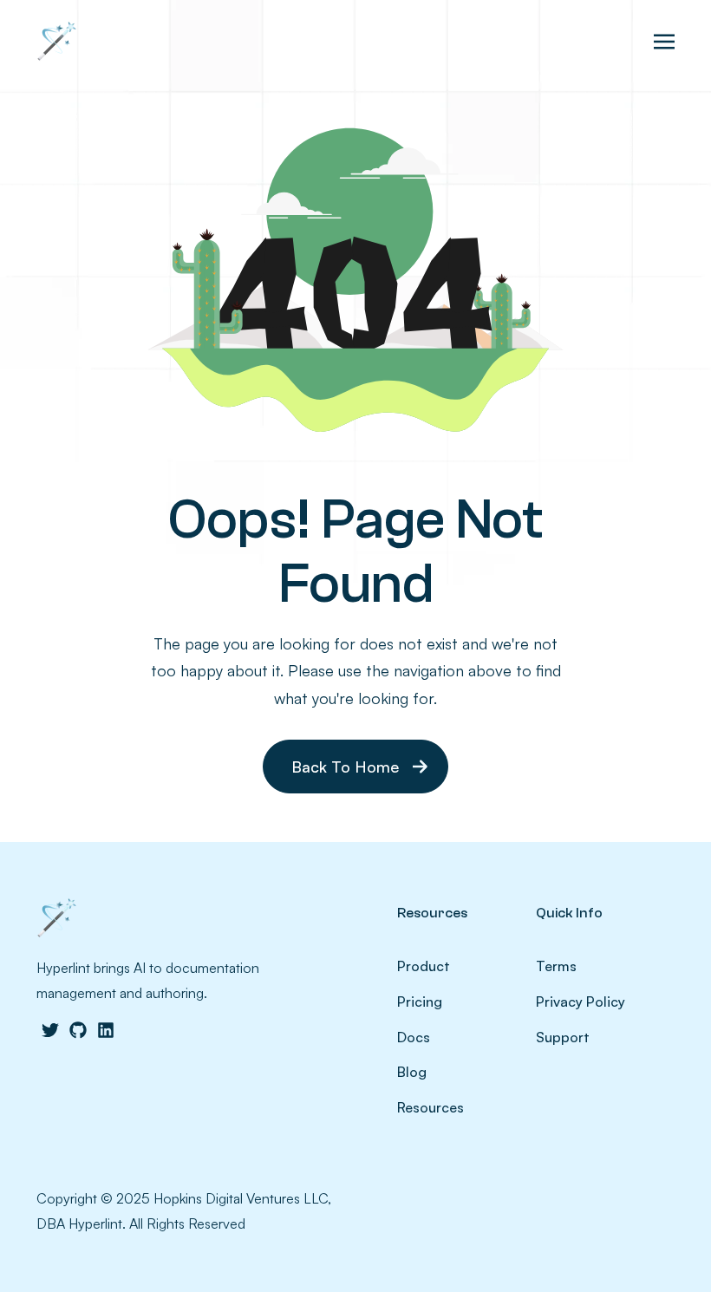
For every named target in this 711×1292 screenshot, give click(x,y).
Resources (430, 1107)
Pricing (419, 1001)
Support (563, 1037)
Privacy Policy (580, 1001)
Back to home (345, 766)
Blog (412, 1071)
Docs (413, 1037)
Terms (556, 966)
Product (423, 966)
